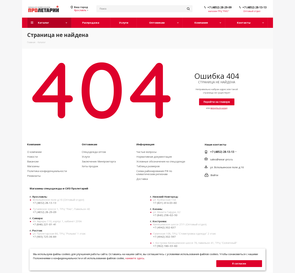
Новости (32, 156)
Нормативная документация (154, 156)
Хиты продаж (90, 166)
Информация (145, 144)
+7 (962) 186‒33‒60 (165, 246)
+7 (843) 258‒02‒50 (165, 215)
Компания (33, 144)
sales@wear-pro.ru (221, 159)
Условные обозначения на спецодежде (160, 161)
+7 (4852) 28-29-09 (219, 7)
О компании (34, 152)
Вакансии (33, 161)
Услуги (86, 156)
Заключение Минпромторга (99, 161)
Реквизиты (34, 175)
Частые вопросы (146, 152)
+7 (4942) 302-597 (164, 236)
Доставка (142, 179)
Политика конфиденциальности (47, 171)
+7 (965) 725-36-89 (44, 236)
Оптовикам (89, 144)
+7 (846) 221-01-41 (44, 224)
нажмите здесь (134, 258)
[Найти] (188, 8)
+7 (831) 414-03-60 (165, 202)
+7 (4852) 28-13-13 (254, 7)
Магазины (33, 166)
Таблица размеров (148, 166)
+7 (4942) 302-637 (164, 227)
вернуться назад (218, 108)
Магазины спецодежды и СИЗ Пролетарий (59, 188)
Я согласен (239, 263)
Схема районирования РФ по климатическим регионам (154, 172)
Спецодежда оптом (94, 152)
